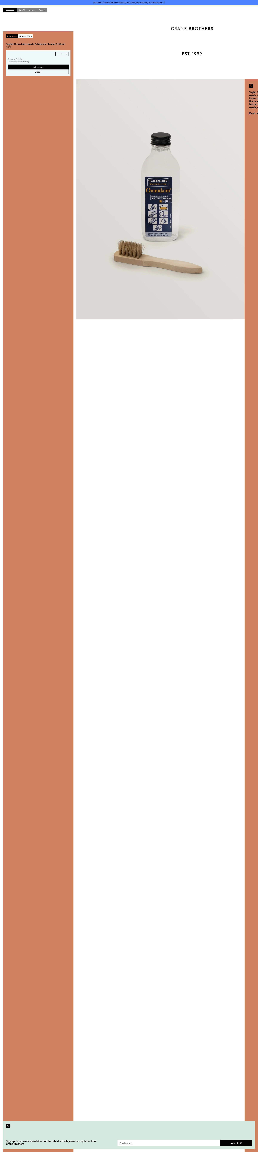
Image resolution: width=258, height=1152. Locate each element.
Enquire (38, 71)
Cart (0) (22, 10)
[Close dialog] (8, 1126)
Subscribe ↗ (236, 1143)
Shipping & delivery (16, 59)
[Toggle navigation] (10, 10)
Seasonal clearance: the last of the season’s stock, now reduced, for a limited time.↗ (129, 2)
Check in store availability (18, 61)
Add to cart (38, 67)
